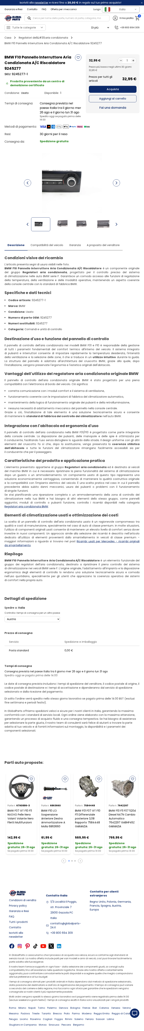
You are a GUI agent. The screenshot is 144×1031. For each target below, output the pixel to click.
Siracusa (54, 1024)
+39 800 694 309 (61, 933)
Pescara (66, 1024)
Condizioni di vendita (22, 900)
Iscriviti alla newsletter (16, 935)
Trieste (35, 1013)
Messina (14, 1013)
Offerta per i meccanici (64, 9)
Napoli (32, 1007)
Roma (12, 1007)
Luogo (96, 9)
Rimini (68, 1019)
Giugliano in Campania (23, 1024)
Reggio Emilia (102, 1013)
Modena (87, 1013)
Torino (41, 1007)
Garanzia (75, 245)
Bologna (75, 1007)
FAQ (44, 9)
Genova (63, 1007)
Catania (104, 1007)
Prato (67, 1013)
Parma (76, 1013)
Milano (22, 1007)
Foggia (59, 1019)
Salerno (78, 1019)
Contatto (32, 9)
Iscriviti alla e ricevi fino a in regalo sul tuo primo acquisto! (70, 2)
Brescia (57, 1013)
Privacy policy (18, 906)
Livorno (24, 1019)
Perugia (13, 1019)
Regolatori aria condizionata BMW (26, 506)
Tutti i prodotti (18, 922)
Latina (110, 1019)
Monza (42, 1024)
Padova (25, 1013)
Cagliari (47, 1019)
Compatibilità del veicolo (47, 245)
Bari (94, 1007)
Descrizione (16, 245)
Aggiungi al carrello (112, 98)
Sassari (100, 1019)
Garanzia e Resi (13, 9)
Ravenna (35, 1019)
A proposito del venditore (103, 245)
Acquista (113, 89)
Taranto (46, 1013)
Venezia (115, 1007)
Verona (126, 1007)
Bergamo (78, 1024)
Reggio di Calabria (123, 1013)
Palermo (52, 1007)
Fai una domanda (112, 107)
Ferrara (90, 1019)
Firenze (86, 1007)
